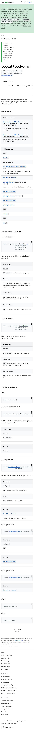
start (5, 214)
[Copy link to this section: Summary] (12, 111)
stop (4, 223)
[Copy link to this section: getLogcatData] (15, 460)
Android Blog (5, 682)
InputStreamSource (9, 178)
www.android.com (6, 706)
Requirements (5, 658)
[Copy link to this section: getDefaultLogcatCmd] (21, 407)
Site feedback (12, 723)
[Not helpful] (15, 39)
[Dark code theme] (31, 242)
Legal (21, 721)
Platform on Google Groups (8, 687)
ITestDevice (18, 122)
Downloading (5, 661)
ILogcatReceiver (7, 75)
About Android (5, 721)
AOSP (2, 35)
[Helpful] (12, 39)
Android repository (6, 655)
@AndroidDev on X (6, 679)
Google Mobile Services (7, 709)
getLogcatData (8, 182)
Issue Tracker (4, 714)
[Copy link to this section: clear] (7, 393)
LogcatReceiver (8, 122)
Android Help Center (7, 700)
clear (5, 157)
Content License (19, 640)
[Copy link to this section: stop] (7, 613)
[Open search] (21, 2)
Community (15, 721)
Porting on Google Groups (8, 693)
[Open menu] (3, 2)
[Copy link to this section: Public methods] (18, 388)
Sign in (30, 2)
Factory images (5, 666)
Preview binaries (5, 663)
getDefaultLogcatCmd (10, 166)
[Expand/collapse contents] (11, 43)
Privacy (4, 723)
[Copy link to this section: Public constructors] (23, 232)
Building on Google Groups (8, 690)
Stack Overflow (5, 712)
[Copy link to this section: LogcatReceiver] (16, 237)
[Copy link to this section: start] (7, 599)
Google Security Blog (7, 685)
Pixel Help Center (6, 703)
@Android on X (5, 676)
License (26, 721)
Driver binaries (5, 669)
